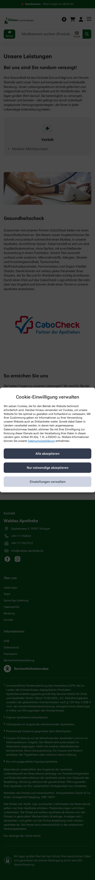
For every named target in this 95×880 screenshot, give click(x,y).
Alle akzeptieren (47, 453)
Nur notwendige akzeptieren (47, 467)
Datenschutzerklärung (41, 441)
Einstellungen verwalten (47, 482)
